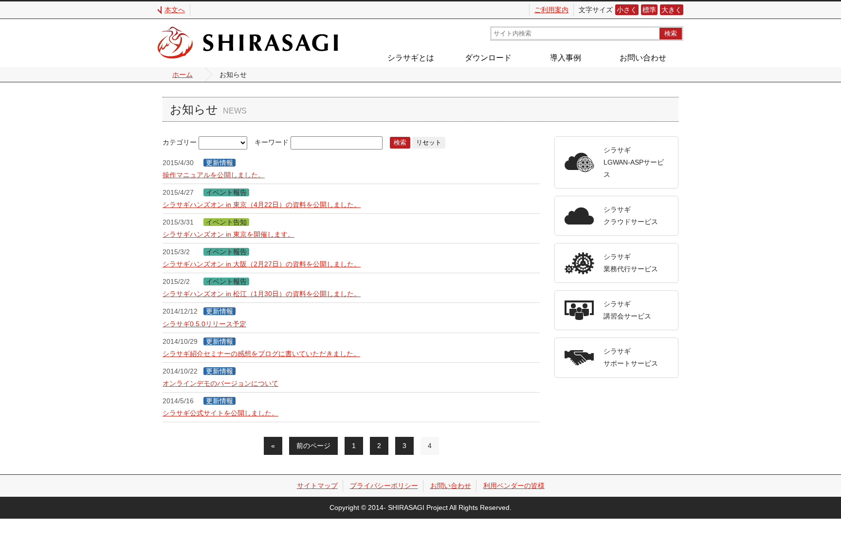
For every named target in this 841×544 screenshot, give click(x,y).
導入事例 (565, 57)
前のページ (313, 446)
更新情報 (219, 163)
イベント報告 (226, 192)
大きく (671, 10)
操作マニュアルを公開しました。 (214, 175)
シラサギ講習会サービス (627, 310)
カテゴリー (180, 142)
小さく (627, 10)
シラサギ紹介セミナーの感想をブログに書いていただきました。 (261, 353)
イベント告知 (226, 222)
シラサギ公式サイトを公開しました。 (220, 413)
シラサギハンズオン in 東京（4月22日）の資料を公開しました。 (262, 204)
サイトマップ (317, 485)
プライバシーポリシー (384, 485)
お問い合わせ (643, 57)
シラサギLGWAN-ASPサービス (633, 162)
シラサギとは (410, 57)
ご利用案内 (551, 10)
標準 (649, 10)
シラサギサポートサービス (630, 357)
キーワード (272, 142)
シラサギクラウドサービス (630, 215)
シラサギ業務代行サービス (630, 263)
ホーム (182, 74)
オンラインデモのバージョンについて (220, 383)
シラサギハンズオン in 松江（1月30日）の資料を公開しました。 (262, 294)
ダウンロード (488, 57)
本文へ (175, 10)
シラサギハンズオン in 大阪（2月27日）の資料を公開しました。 (262, 264)
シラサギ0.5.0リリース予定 (204, 324)
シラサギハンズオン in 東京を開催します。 (228, 234)
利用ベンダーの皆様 (514, 485)
